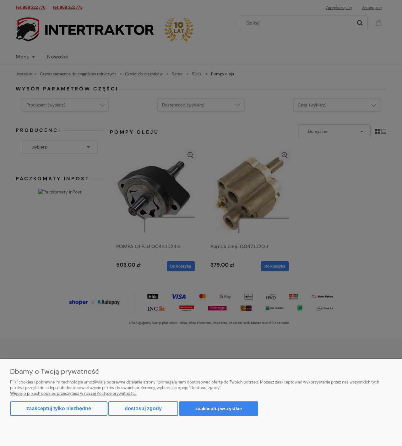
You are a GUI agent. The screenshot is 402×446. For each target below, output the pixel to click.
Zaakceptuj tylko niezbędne (58, 408)
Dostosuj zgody (143, 408)
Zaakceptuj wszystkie (218, 408)
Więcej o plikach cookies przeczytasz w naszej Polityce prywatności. (73, 393)
